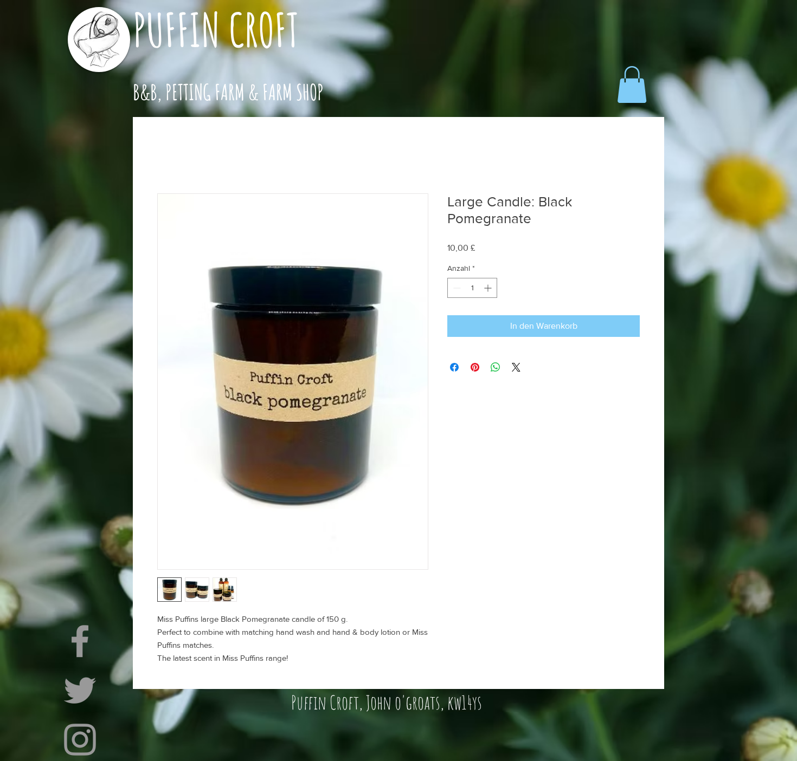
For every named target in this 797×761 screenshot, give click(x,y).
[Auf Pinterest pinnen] (474, 367)
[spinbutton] (472, 287)
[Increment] (489, 287)
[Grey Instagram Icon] (80, 739)
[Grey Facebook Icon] (80, 641)
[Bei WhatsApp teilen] (495, 367)
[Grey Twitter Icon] (80, 690)
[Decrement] (455, 287)
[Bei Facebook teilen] (454, 367)
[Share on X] (516, 367)
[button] (631, 84)
